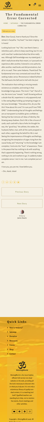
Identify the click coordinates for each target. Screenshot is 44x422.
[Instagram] (30, 411)
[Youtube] (14, 411)
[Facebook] (19, 411)
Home (5, 23)
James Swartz (22, 218)
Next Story (22, 203)
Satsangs (14, 23)
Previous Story (22, 192)
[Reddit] (25, 411)
